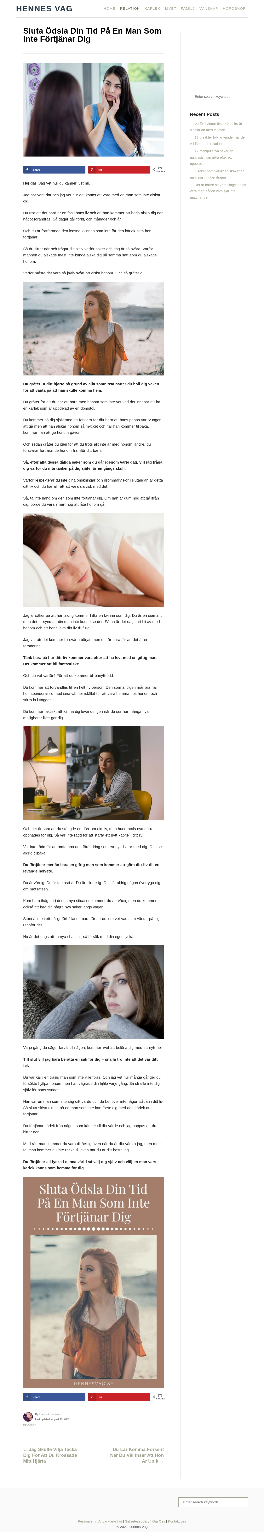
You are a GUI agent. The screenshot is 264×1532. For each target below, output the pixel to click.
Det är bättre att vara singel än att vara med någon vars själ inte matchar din (218, 191)
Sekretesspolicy (137, 1521)
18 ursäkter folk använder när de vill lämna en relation (217, 140)
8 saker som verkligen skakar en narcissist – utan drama (217, 174)
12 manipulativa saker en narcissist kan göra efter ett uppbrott (211, 157)
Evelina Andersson (49, 1414)
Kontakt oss (177, 1521)
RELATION (29, 1424)
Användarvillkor (110, 1521)
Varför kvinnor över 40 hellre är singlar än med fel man (216, 127)
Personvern (87, 1521)
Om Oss (158, 1521)
